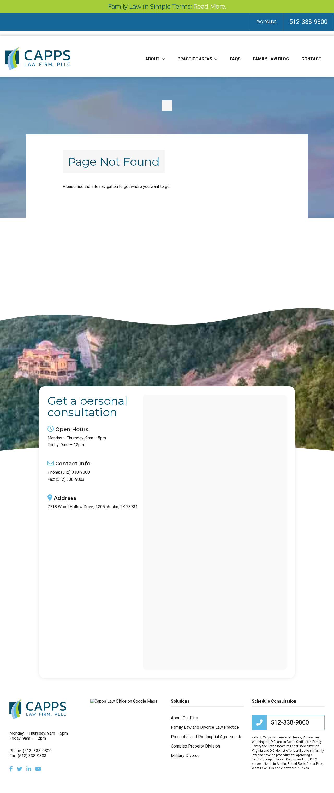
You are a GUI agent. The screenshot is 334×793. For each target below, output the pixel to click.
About (152, 58)
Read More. (209, 6)
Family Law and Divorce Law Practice (205, 727)
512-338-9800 (308, 21)
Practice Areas (194, 58)
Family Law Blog (271, 58)
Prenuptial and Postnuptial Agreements (206, 736)
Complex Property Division (195, 746)
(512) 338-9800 (75, 472)
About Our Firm (184, 717)
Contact (311, 58)
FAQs (235, 58)
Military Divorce (185, 755)
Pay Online (266, 22)
